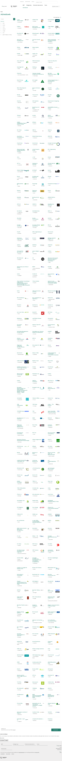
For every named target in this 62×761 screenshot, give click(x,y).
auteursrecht (37, 752)
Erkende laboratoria (38, 5)
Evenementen (27, 1)
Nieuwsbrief (55, 729)
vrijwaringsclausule (21, 752)
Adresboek (25, 7)
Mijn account (56, 6)
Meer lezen (2, 737)
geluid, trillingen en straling (7, 34)
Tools (45, 5)
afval (3, 23)
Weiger (6, 740)
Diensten (2, 21)
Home (2, 11)
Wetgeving (28, 5)
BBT (24, 5)
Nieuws (33, 1)
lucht (3, 32)
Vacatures (22, 1)
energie (4, 30)
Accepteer (2, 740)
